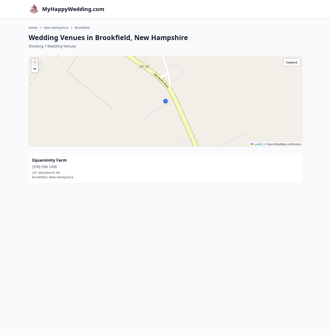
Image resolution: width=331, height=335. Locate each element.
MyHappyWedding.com (73, 9)
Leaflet (257, 144)
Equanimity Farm (49, 160)
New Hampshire (56, 27)
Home (33, 27)
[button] (165, 101)
